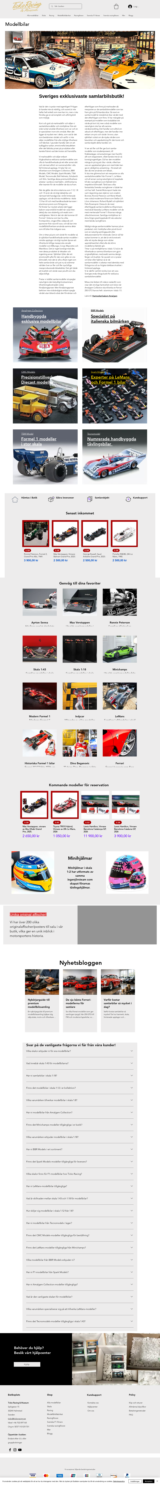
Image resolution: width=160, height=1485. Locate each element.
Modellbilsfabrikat (55, 1414)
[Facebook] (10, 1450)
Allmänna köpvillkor (137, 1407)
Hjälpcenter (92, 1407)
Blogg (49, 1433)
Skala (49, 1406)
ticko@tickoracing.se (17, 1418)
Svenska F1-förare (55, 1422)
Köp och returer (136, 1403)
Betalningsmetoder (137, 1411)
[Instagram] (15, 1450)
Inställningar (135, 1481)
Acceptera (148, 1481)
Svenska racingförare (56, 1426)
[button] (116, 6)
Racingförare (52, 1418)
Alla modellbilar (54, 1402)
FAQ (131, 1415)
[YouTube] (20, 1450)
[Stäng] (157, 1481)
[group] (80, 545)
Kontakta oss (93, 1403)
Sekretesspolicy (119, 1481)
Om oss (90, 1411)
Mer (49, 1429)
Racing (50, 1410)
